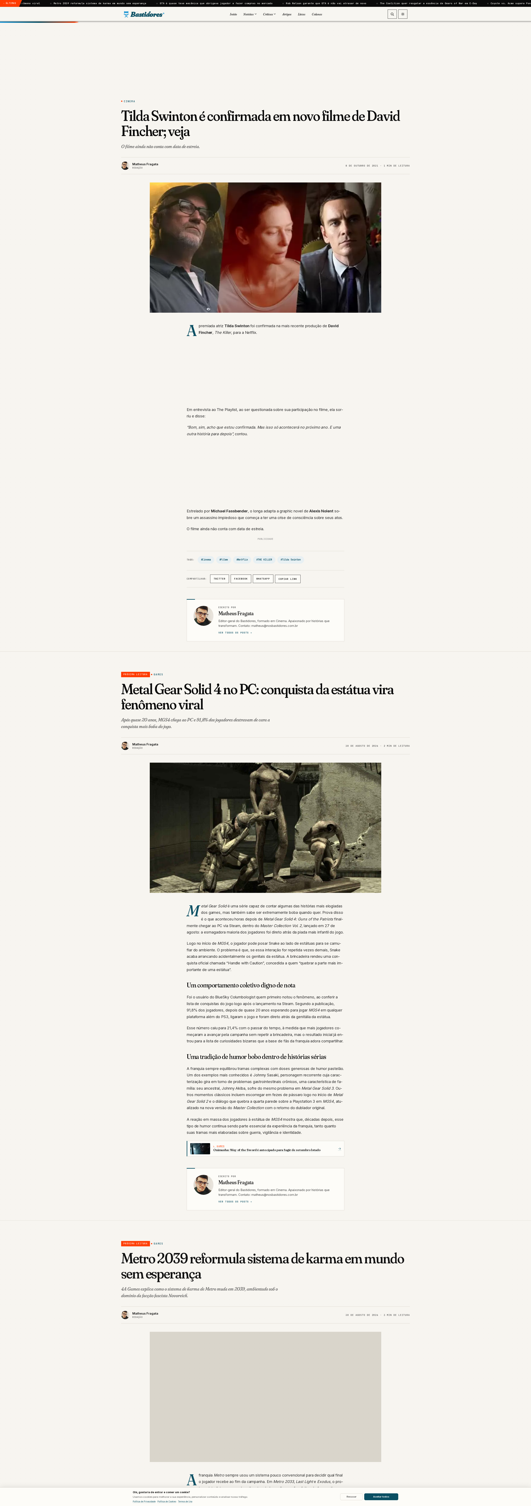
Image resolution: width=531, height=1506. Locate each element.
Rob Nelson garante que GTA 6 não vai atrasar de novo (166, 3)
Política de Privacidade (144, 1501)
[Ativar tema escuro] (402, 14)
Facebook (241, 578)
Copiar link (288, 578)
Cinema (129, 101)
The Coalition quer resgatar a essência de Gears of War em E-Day (268, 3)
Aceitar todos (381, 1496)
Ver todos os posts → (235, 632)
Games (158, 674)
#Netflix (242, 559)
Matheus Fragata (235, 613)
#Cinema (206, 559)
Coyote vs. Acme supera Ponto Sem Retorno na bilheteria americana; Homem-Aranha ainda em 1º (400, 3)
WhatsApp (263, 578)
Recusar (352, 1496)
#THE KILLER (264, 559)
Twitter (219, 578)
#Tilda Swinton (290, 559)
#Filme (223, 559)
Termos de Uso (185, 1501)
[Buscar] (392, 14)
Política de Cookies (166, 1501)
